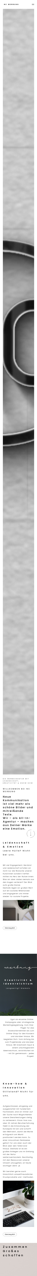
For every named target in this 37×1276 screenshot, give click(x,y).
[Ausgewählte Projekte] (30, 832)
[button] (33, 4)
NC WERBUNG (11, 4)
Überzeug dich (10, 928)
